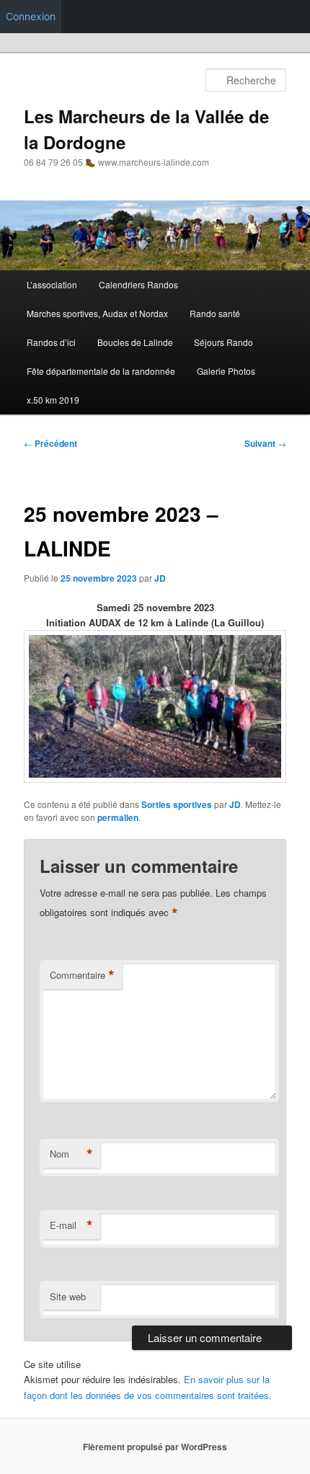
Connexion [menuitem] (31, 16)
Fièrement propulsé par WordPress (155, 1446)
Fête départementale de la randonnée (101, 371)
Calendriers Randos (138, 284)
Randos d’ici (51, 342)
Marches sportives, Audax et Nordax (97, 313)
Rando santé (215, 313)
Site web (68, 1296)
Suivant (265, 443)
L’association (52, 284)
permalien (117, 817)
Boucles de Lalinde (135, 342)
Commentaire (82, 975)
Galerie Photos (226, 371)
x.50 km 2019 (53, 400)
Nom (71, 1154)
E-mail (71, 1225)
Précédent (50, 443)
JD (160, 578)
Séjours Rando (223, 342)
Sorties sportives (176, 804)
